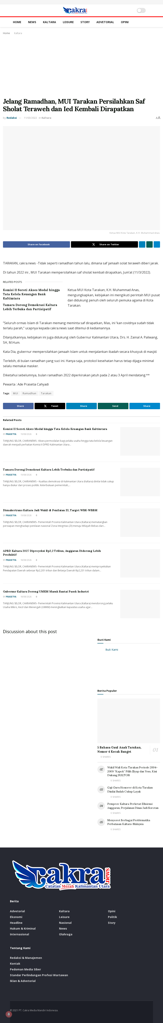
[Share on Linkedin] (142, 244)
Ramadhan (29, 393)
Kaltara (49, 22)
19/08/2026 (26, 434)
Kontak (15, 963)
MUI (15, 393)
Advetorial (105, 22)
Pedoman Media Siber (25, 969)
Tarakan (46, 393)
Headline (16, 923)
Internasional (19, 934)
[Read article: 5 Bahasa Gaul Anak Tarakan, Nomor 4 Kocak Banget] (128, 720)
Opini (125, 22)
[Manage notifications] (9, 1014)
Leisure (68, 22)
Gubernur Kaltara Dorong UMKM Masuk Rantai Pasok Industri (46, 591)
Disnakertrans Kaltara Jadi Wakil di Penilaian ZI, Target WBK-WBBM (50, 510)
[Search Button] (151, 10)
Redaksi (12, 118)
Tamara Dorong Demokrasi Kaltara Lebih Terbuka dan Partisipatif (48, 469)
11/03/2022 (30, 118)
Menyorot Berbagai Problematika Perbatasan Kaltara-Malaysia (128, 822)
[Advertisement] (81, 65)
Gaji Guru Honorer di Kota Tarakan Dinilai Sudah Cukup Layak (130, 789)
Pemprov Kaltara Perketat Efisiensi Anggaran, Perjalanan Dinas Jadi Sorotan (132, 806)
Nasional (65, 923)
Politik (112, 917)
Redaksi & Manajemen (26, 958)
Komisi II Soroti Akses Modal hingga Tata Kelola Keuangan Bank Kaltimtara (31, 294)
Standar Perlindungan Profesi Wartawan (39, 975)
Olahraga (65, 934)
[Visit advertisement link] (81, 2)
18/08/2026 (26, 560)
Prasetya (11, 434)
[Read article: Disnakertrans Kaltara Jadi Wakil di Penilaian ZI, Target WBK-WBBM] (140, 522)
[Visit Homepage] (75, 10)
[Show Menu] (11, 10)
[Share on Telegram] (157, 244)
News (32, 22)
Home (17, 22)
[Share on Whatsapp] (149, 244)
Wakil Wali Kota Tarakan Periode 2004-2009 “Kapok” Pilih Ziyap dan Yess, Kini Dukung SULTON (132, 771)
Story (85, 22)
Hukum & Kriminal (23, 928)
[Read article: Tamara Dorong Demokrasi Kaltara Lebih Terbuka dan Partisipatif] (140, 482)
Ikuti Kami (104, 639)
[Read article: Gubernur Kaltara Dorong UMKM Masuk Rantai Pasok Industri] (140, 604)
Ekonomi (16, 917)
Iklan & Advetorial (23, 981)
